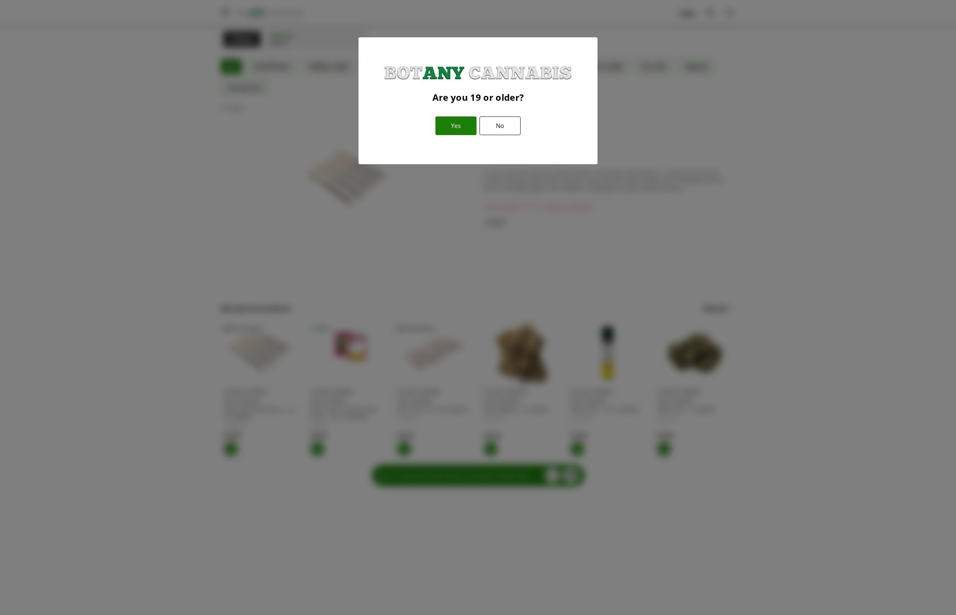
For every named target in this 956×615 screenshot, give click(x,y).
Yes (456, 126)
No (500, 126)
